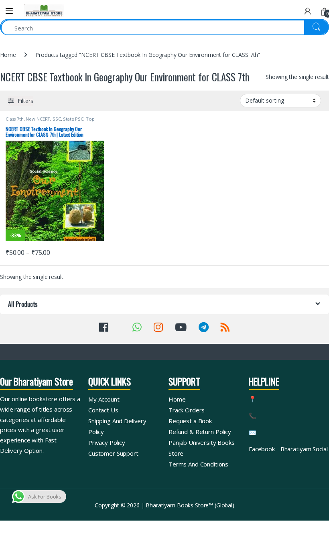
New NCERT (38, 119)
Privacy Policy (106, 442)
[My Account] (307, 11)
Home (8, 55)
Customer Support (113, 453)
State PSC (73, 119)
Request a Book (190, 421)
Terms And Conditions (198, 464)
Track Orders (187, 410)
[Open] (9, 11)
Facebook (262, 449)
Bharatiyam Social (304, 449)
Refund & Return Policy (200, 432)
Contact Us (103, 410)
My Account (104, 399)
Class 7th (15, 119)
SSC (57, 119)
